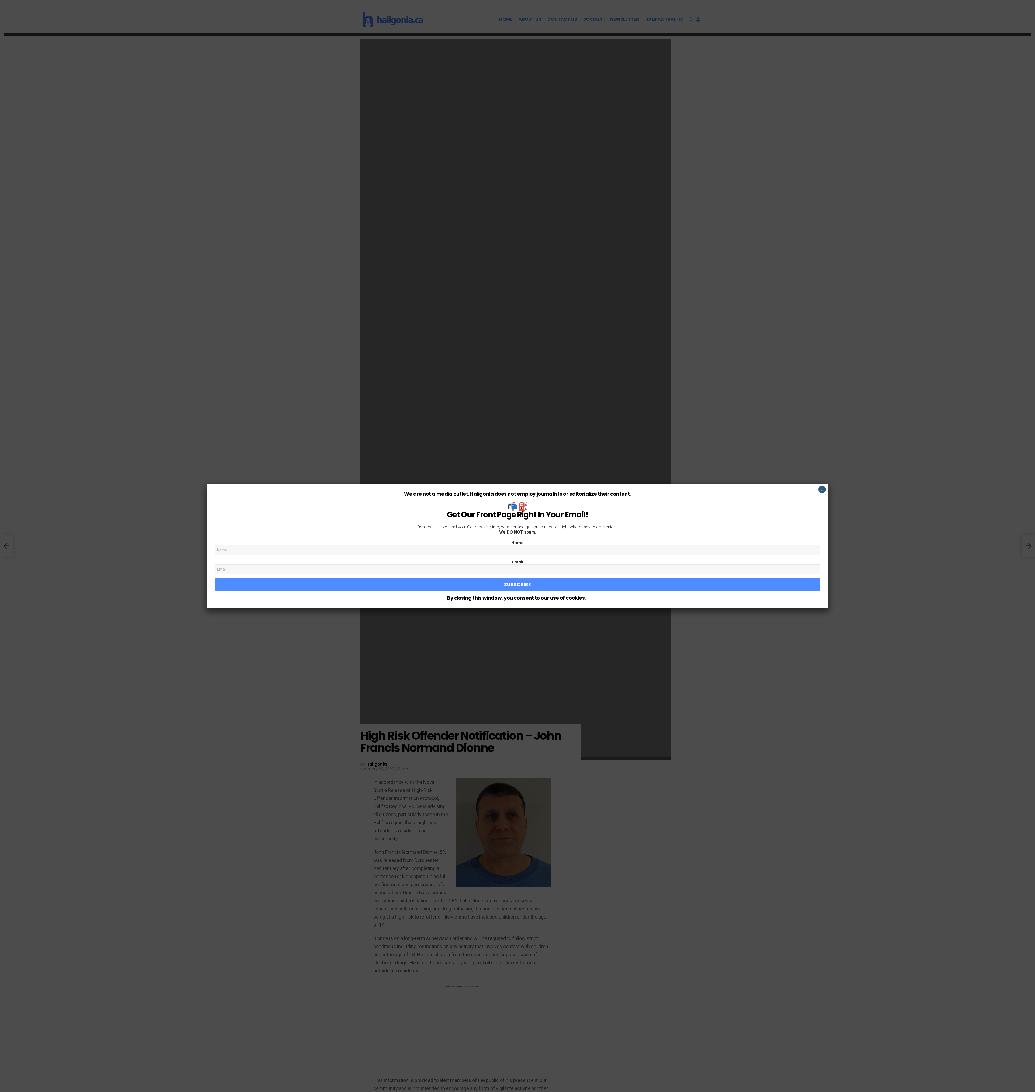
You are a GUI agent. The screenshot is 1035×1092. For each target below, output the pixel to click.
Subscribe (517, 584)
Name (517, 542)
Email (517, 562)
